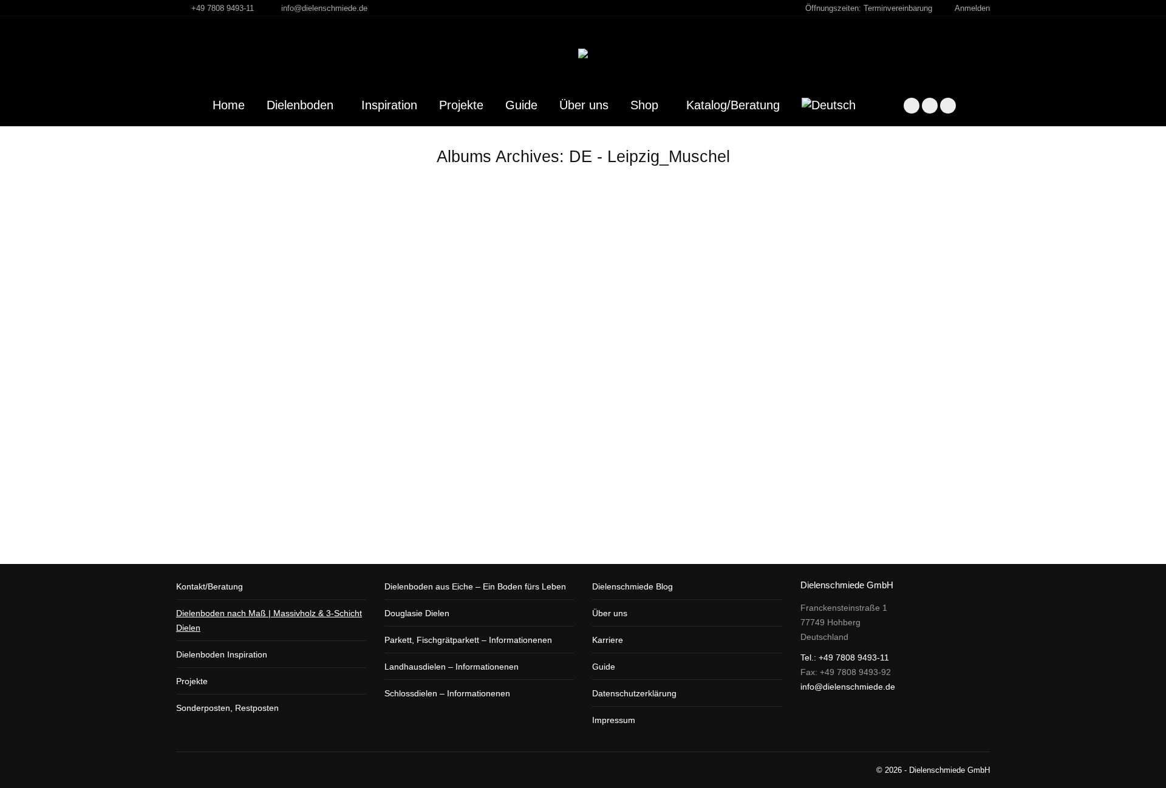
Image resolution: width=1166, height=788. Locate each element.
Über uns (609, 613)
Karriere (607, 640)
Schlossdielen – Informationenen (447, 693)
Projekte (192, 681)
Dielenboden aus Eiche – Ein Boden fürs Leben (475, 586)
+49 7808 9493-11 (222, 8)
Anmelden (972, 8)
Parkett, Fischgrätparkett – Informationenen (468, 640)
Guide (603, 666)
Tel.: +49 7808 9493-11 (844, 657)
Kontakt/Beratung (209, 586)
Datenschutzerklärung (634, 693)
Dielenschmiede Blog (632, 586)
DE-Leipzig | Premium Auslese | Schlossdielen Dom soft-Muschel (438, 512)
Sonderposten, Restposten (227, 708)
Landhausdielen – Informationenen (451, 666)
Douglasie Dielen (416, 613)
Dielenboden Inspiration (221, 654)
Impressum (613, 720)
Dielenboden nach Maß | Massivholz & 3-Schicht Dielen (269, 620)
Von (294, 531)
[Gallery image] (583, 332)
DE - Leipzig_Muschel (229, 531)
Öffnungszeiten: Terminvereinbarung (868, 8)
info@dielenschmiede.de (324, 8)
